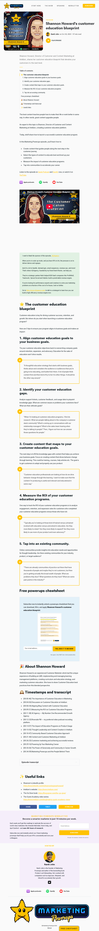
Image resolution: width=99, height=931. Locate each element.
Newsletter (73, 6)
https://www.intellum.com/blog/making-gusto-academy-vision (46, 800)
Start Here (36, 6)
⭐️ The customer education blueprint (35, 75)
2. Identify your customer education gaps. (36, 81)
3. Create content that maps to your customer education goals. (43, 85)
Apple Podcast (43, 172)
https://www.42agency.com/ (35, 290)
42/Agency (55, 256)
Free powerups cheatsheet (30, 96)
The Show (49, 6)
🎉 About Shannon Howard (30, 100)
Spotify (55, 172)
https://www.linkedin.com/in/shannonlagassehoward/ (43, 786)
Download (69, 807)
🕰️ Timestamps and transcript (31, 104)
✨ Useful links (26, 107)
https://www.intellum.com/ (48, 789)
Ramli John (55, 34)
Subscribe (89, 6)
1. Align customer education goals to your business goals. (42, 77)
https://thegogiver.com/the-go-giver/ (52, 793)
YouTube (23, 175)
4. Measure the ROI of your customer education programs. (42, 89)
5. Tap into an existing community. (34, 92)
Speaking (61, 6)
